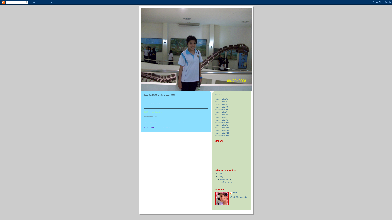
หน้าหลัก (218, 95)
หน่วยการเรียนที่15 (222, 135)
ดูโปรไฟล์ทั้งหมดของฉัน (238, 197)
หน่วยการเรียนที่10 (222, 122)
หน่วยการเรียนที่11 (222, 125)
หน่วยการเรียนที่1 (221, 99)
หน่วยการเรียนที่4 (221, 107)
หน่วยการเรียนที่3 (221, 104)
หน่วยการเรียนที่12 (222, 128)
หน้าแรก (182, 123)
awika (235, 193)
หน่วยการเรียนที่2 (221, 102)
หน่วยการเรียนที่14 (222, 133)
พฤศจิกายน (224, 179)
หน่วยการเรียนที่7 (221, 115)
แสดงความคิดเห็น (150, 116)
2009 (220, 173)
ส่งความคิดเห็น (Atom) (162, 128)
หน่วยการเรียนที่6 (221, 112)
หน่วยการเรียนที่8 (221, 117)
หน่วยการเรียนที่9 (221, 120)
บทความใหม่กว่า (150, 123)
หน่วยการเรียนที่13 (222, 130)
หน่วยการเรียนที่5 (221, 109)
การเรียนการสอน (226, 182)
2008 (220, 177)
